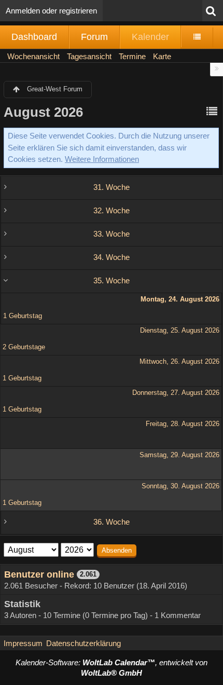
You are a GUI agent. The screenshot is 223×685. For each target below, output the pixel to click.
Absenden (117, 550)
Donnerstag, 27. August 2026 (175, 392)
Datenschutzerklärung (83, 643)
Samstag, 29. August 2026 (179, 455)
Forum (94, 37)
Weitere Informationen (102, 159)
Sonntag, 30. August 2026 (180, 486)
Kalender (150, 37)
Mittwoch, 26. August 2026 (179, 361)
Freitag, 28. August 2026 (182, 424)
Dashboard (34, 37)
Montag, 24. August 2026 (180, 299)
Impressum (23, 643)
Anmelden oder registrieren (51, 10)
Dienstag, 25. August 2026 (179, 330)
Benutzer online (39, 574)
